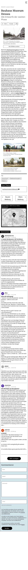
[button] (14, 215)
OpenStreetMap (23, 226)
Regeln (23, 524)
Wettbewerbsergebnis (13, 50)
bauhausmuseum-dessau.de (10, 189)
